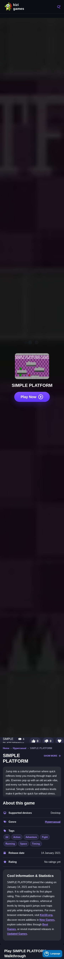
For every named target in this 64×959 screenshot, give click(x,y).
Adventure (31, 837)
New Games (46, 919)
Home (6, 748)
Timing (36, 843)
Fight (45, 837)
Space (23, 843)
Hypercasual (19, 748)
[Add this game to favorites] (59, 741)
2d (7, 837)
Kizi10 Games (20, 6)
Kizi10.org (46, 914)
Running (10, 843)
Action (16, 837)
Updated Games (17, 933)
